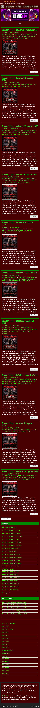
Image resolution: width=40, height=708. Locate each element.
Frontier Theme (35, 706)
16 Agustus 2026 (14, 325)
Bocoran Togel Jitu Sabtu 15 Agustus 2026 (20, 375)
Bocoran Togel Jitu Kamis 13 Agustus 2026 (20, 471)
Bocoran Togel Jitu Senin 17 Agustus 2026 (19, 273)
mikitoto (4, 677)
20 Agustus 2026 (14, 128)
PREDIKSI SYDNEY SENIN (22, 281)
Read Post (34, 72)
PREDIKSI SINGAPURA (9, 36)
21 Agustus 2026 (14, 82)
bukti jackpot (5, 653)
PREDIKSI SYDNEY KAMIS (22, 134)
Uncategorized (6, 593)
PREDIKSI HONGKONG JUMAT (27, 84)
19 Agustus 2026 (14, 177)
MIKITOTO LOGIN (7, 629)
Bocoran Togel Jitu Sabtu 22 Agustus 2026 (20, 30)
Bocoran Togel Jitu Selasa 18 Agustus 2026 (18, 223)
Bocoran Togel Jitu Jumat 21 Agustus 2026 (17, 79)
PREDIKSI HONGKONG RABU (27, 179)
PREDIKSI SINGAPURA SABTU (26, 36)
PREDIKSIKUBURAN (7, 1)
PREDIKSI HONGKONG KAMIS (27, 130)
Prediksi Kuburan (7, 696)
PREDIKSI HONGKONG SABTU (27, 34)
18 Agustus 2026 (14, 227)
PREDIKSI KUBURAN (8, 623)
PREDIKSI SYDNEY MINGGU (10, 578)
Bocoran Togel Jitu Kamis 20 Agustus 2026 (20, 126)
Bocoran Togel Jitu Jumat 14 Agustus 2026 (17, 424)
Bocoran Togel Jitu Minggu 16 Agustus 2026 (18, 322)
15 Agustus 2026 (14, 377)
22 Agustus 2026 (14, 32)
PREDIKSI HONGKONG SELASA (11, 545)
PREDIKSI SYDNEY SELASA (10, 587)
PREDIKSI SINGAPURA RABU (25, 181)
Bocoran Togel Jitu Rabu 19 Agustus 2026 (19, 174)
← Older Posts (6, 518)
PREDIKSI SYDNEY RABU (22, 182)
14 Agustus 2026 (14, 428)
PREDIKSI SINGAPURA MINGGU (12, 557)
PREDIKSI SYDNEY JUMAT (22, 86)
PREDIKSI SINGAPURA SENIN (26, 279)
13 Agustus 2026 (14, 474)
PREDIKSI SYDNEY (7, 38)
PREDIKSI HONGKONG (10, 34)
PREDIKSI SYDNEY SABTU (22, 38)
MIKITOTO (5, 626)
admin (5, 32)
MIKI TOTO (5, 638)
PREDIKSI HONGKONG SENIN (27, 277)
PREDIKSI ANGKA (7, 650)
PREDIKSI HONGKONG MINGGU (12, 536)
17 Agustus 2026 (14, 275)
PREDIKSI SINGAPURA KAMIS (26, 132)
